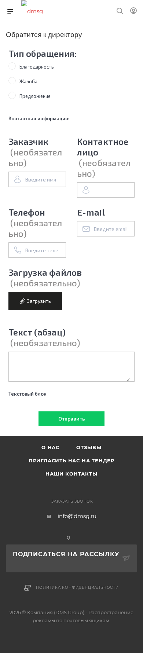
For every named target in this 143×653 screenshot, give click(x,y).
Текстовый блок (27, 394)
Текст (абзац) (44, 337)
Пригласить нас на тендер (71, 460)
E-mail (91, 212)
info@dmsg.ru (77, 516)
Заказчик (35, 152)
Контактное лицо (104, 157)
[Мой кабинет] (133, 11)
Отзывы (89, 447)
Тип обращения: (42, 53)
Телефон (35, 223)
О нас (50, 447)
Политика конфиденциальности (77, 587)
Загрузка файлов (45, 277)
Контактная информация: (39, 118)
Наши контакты (71, 474)
